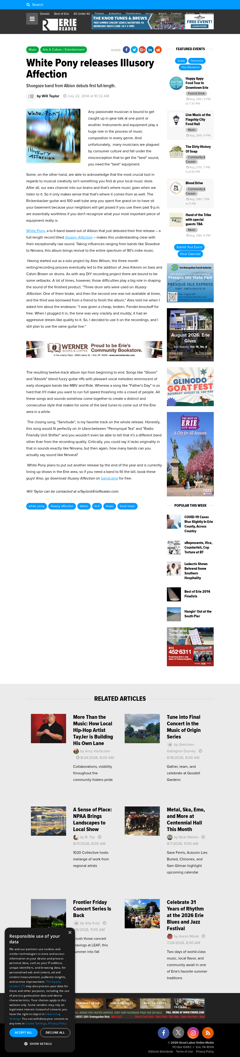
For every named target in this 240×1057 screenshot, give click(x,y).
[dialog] (40, 990)
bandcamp (109, 478)
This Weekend (190, 67)
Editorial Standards (160, 1051)
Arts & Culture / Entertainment (64, 49)
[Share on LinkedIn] (150, 50)
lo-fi (97, 506)
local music (127, 506)
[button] (39, 1044)
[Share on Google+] (142, 50)
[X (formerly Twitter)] (178, 1034)
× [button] (69, 932)
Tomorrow (197, 61)
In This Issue (203, 353)
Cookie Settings (36, 1023)
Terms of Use (184, 1051)
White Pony (35, 231)
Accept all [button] (23, 1033)
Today (181, 61)
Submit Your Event (189, 247)
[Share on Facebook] (126, 50)
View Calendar (190, 254)
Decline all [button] (55, 1033)
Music (33, 49)
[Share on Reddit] (158, 50)
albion (84, 506)
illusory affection (62, 506)
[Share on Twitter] (134, 50)
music (110, 506)
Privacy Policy (205, 1051)
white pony (37, 506)
